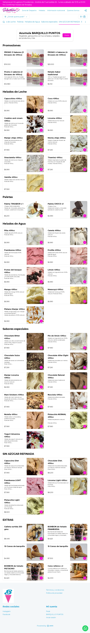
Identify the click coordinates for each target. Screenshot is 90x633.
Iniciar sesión (51, 617)
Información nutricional (56, 10)
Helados (42, 10)
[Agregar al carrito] (41, 64)
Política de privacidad (54, 593)
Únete (66, 35)
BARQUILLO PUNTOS (54, 614)
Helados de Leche (8, 22)
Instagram (7, 611)
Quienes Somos (73, 10)
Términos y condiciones (55, 590)
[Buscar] (4, 22)
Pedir (48, 611)
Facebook (6, 614)
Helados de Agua (32, 22)
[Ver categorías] (85, 22)
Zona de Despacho (29, 10)
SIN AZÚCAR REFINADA (69, 22)
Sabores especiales (49, 22)
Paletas (20, 22)
